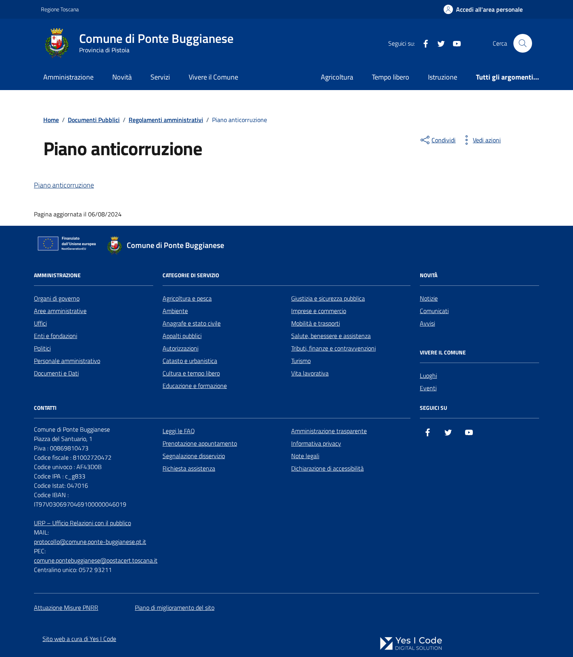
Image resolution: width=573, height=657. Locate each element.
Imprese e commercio (318, 310)
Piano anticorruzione (64, 185)
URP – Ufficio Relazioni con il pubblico (82, 523)
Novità (122, 77)
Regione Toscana (60, 9)
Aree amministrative (60, 310)
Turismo (301, 360)
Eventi (428, 388)
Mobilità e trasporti (315, 323)
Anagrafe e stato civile (192, 323)
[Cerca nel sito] (522, 43)
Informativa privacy (316, 443)
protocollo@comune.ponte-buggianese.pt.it (90, 541)
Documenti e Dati (56, 373)
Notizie (429, 298)
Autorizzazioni (180, 348)
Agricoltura (337, 77)
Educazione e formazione (195, 385)
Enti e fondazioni (55, 335)
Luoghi (428, 375)
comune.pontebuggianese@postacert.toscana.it (95, 560)
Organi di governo (57, 298)
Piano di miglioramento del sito (174, 607)
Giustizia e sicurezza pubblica (328, 298)
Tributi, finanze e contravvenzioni (333, 348)
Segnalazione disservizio (194, 455)
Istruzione (442, 77)
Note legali (305, 455)
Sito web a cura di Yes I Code (79, 638)
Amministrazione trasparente (329, 431)
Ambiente (175, 310)
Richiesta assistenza (189, 468)
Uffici (40, 323)
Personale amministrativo (67, 360)
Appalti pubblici (182, 335)
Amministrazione (68, 77)
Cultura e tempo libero (191, 373)
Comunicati (434, 310)
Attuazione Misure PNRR (66, 607)
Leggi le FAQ (179, 431)
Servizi (160, 77)
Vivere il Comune (213, 77)
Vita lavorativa (310, 373)
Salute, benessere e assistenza (331, 335)
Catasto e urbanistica (190, 360)
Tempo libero (390, 77)
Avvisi (427, 323)
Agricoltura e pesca (187, 298)
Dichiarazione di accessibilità (327, 468)
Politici (42, 348)
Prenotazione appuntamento (200, 443)
